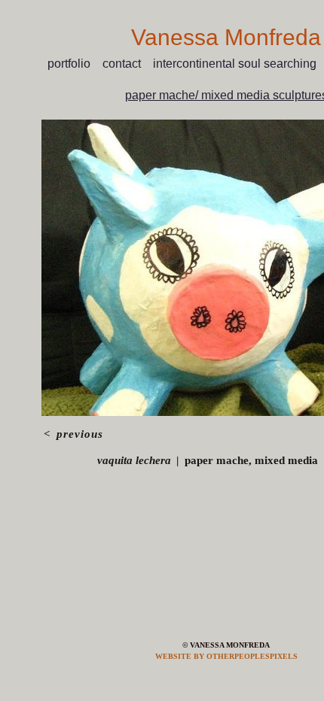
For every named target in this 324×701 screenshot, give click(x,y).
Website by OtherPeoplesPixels (226, 656)
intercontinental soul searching (236, 63)
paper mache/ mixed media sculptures (226, 95)
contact (127, 63)
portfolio (73, 63)
